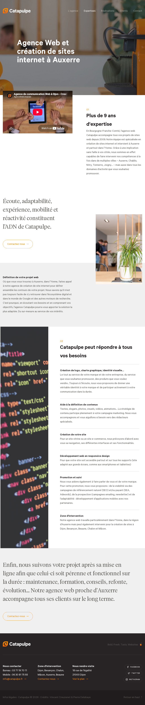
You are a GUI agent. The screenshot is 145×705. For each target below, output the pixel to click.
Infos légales (10, 697)
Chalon (91, 529)
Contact (137, 11)
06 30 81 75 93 (20, 675)
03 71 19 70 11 (19, 670)
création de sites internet (100, 144)
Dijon (40, 670)
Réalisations (107, 11)
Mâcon (102, 529)
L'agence (73, 11)
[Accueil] (17, 10)
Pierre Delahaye (82, 697)
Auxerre (50, 675)
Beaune (82, 529)
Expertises (89, 11)
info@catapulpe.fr (13, 679)
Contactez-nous (46, 679)
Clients (124, 11)
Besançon (72, 529)
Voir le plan (78, 679)
